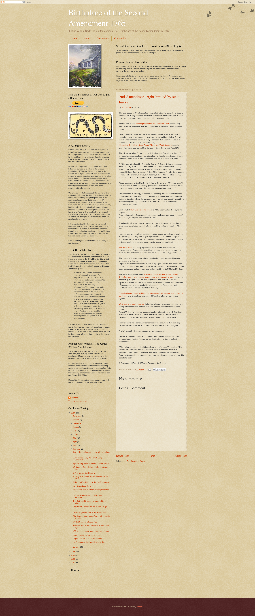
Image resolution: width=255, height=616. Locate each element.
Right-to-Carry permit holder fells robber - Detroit (91, 464)
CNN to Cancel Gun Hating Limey (85, 473)
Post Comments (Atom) (136, 461)
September (77, 423)
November (77, 416)
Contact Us (120, 38)
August (76, 427)
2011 (73, 559)
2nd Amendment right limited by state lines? (89, 542)
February (76, 449)
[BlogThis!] (157, 369)
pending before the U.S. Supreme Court (152, 124)
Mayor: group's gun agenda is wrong (86, 535)
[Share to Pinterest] (164, 369)
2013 (73, 552)
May (75, 438)
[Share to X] (159, 369)
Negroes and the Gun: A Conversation (87, 539)
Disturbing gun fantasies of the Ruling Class (89, 512)
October (76, 420)
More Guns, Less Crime (82, 486)
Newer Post (122, 456)
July (75, 431)
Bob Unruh (126, 107)
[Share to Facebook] (162, 369)
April (75, 442)
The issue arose (126, 248)
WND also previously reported (131, 304)
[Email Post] (149, 370)
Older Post (181, 456)
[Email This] (154, 369)
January (76, 547)
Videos (87, 38)
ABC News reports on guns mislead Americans (91, 531)
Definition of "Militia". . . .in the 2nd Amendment (91, 482)
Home (75, 38)
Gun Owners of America (140, 210)
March (75, 445)
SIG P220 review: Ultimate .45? (85, 522)
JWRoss (74, 398)
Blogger (139, 607)
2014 (73, 413)
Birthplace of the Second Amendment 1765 (108, 17)
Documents (103, 38)
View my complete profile (78, 401)
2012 (73, 555)
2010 (73, 563)
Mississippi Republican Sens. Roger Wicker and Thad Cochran (145, 145)
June (75, 434)
